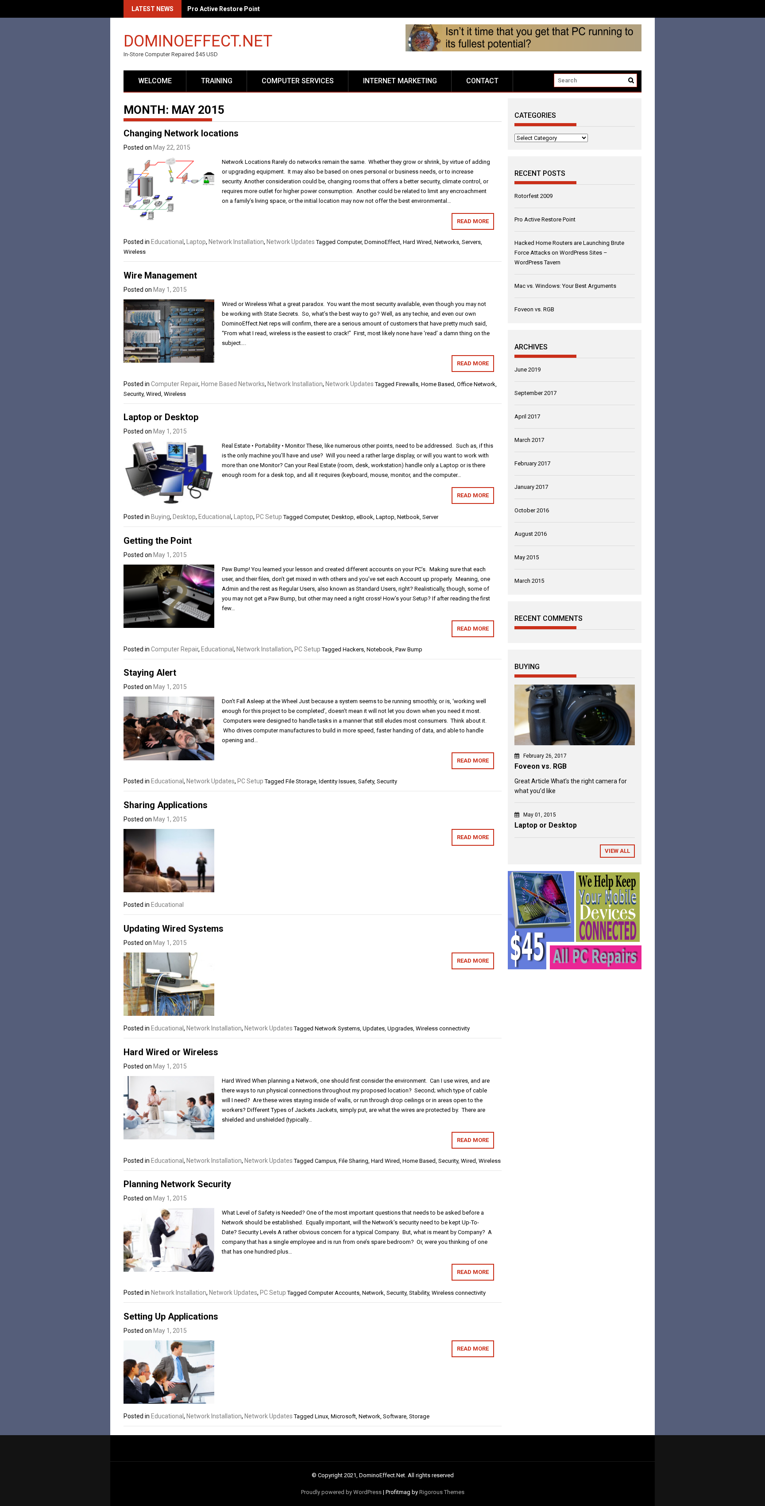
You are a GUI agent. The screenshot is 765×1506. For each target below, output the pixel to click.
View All (617, 851)
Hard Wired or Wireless (171, 1052)
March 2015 (529, 580)
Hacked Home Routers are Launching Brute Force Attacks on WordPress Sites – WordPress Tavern (569, 253)
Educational (167, 241)
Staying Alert (150, 672)
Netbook (408, 517)
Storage (419, 1416)
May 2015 (526, 557)
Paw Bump (408, 649)
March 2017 (529, 440)
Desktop (184, 516)
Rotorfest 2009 (533, 196)
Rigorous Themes (441, 1492)
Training (216, 81)
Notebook (380, 649)
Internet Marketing (400, 81)
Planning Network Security (177, 1184)
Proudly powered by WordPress (341, 1492)
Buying (160, 516)
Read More (473, 221)
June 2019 (527, 369)
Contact (482, 81)
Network (373, 1292)
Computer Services (298, 81)
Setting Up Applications (171, 1316)
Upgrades (400, 1028)
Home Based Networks (233, 383)
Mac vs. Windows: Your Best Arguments (565, 286)
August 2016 (530, 533)
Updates (374, 1028)
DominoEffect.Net (198, 40)
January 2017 (531, 487)
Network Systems (337, 1028)
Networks (446, 242)
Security (133, 394)
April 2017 (527, 416)
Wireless (135, 251)
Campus (325, 1161)
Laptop (196, 241)
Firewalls (407, 384)
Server (430, 517)
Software (394, 1416)
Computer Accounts (333, 1292)
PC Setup (269, 516)
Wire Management (160, 275)
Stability (419, 1292)
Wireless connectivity (443, 1028)
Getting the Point (158, 540)
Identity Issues (337, 781)
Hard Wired (417, 242)
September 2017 (535, 393)
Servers (471, 242)
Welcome (155, 81)
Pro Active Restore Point (545, 219)
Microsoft (343, 1416)
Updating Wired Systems (174, 928)
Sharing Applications (166, 805)
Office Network (476, 384)
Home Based (437, 384)
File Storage (301, 781)
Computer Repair (174, 383)
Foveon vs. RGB (534, 309)
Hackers (353, 649)
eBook (364, 517)
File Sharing (353, 1161)
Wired (153, 394)
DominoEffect (382, 242)
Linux (321, 1416)
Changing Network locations (181, 133)
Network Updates (291, 241)
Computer (349, 242)
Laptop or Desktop (161, 417)
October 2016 (531, 510)
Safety (366, 781)
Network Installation (236, 241)
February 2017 (532, 463)
